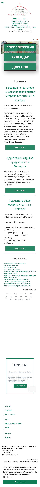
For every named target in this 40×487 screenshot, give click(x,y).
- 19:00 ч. (26, 21)
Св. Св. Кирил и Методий (13, 424)
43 (11, 299)
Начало (8, 294)
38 (16, 296)
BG (37, 39)
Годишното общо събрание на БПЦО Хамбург (20, 204)
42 (6, 299)
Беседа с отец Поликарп (12, 269)
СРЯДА (14, 25)
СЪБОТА (14, 21)
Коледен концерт (10, 267)
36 (6, 296)
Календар (20, 57)
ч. (21, 19)
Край (28, 299)
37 (11, 296)
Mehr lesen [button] (7, 477)
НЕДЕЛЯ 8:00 (16, 19)
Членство (8, 410)
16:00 (19, 23)
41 (30, 296)
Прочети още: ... (20, 147)
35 (31, 294)
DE (34, 39)
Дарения (20, 67)
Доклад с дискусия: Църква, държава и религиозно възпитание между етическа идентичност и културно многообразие (17, 284)
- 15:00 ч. (25, 19)
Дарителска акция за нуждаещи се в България (20, 162)
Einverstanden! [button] (20, 482)
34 (26, 294)
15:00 (19, 21)
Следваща (19, 299)
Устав (7, 428)
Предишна (18, 294)
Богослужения (20, 47)
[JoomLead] (20, 9)
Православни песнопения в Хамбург (16, 279)
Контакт (8, 437)
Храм (7, 420)
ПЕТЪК (14, 23)
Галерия (8, 433)
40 (26, 296)
